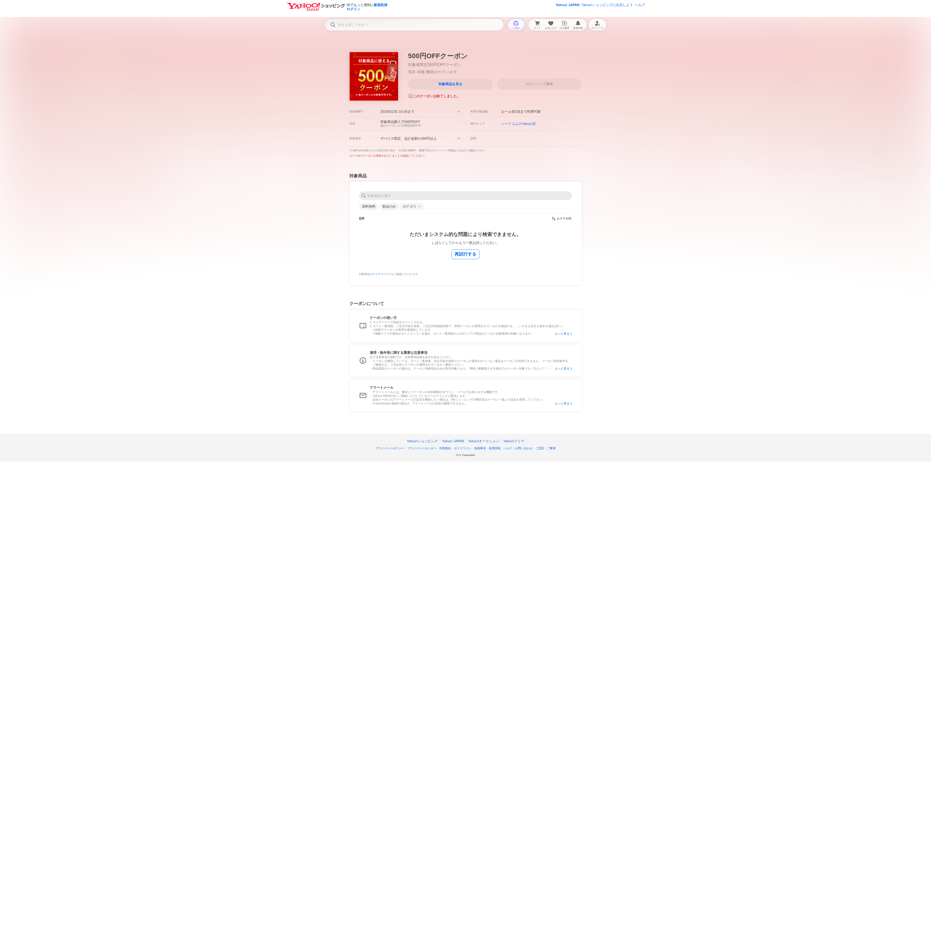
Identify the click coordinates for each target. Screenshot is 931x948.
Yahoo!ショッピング (422, 441)
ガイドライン (462, 448)
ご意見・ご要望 (545, 448)
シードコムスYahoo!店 (518, 124)
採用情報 (494, 448)
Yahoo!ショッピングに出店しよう (607, 5)
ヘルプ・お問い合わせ (517, 448)
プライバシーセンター (421, 448)
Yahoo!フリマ (513, 441)
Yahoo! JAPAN (567, 5)
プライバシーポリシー (389, 448)
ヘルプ (640, 5)
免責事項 (480, 448)
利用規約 (445, 448)
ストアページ (380, 274)
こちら (460, 150)
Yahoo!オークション (483, 441)
